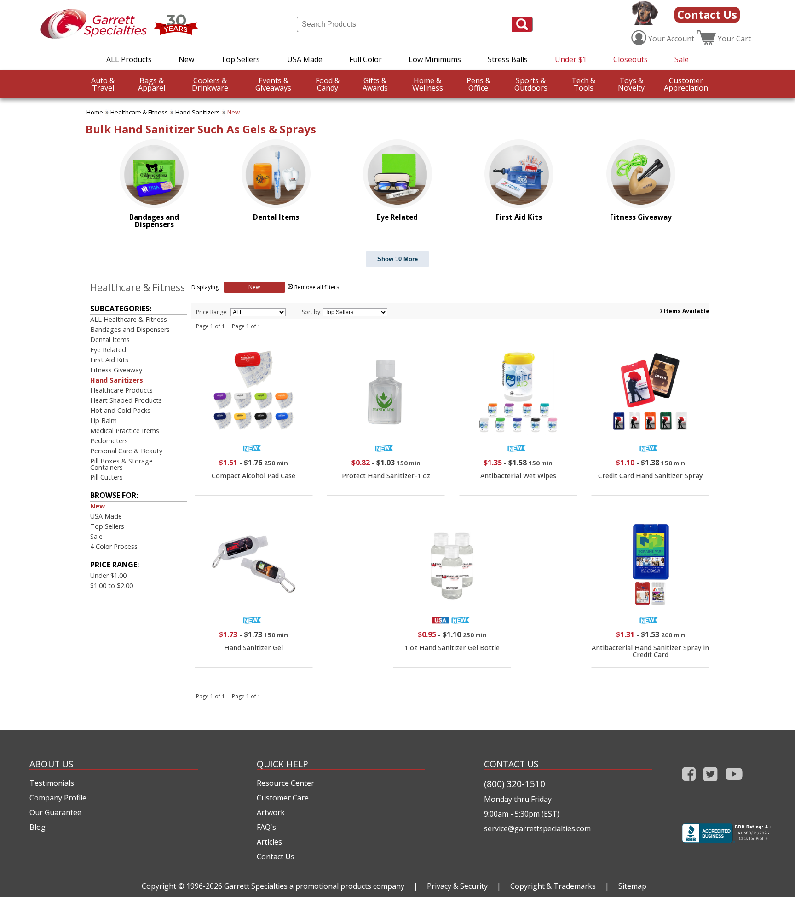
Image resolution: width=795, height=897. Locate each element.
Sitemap (632, 886)
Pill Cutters (106, 477)
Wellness (427, 84)
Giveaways (273, 84)
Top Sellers (240, 59)
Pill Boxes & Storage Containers (121, 464)
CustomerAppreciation (686, 84)
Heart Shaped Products (126, 400)
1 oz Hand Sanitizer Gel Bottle (452, 647)
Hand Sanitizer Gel (253, 647)
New (186, 59)
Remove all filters (316, 287)
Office (478, 84)
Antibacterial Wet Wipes (518, 475)
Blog (37, 827)
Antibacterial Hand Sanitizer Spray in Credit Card (650, 650)
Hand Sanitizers (197, 112)
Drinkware (210, 84)
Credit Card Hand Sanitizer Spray (650, 475)
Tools (583, 84)
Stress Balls (508, 59)
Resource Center (285, 783)
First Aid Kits (109, 359)
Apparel (151, 84)
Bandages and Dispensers (130, 329)
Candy (328, 84)
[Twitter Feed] (710, 783)
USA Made (305, 59)
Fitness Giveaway (116, 370)
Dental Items (110, 339)
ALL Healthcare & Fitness (128, 319)
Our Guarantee (55, 812)
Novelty (631, 84)
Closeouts (630, 59)
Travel (103, 84)
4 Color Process (114, 546)
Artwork (271, 812)
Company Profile (57, 797)
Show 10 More (397, 259)
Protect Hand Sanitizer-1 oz (386, 475)
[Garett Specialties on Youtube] (734, 783)
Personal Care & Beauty (126, 450)
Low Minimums (435, 59)
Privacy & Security (457, 886)
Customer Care (283, 797)
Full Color (365, 59)
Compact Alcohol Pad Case (253, 475)
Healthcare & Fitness (139, 112)
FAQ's (266, 827)
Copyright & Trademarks (553, 886)
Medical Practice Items (124, 430)
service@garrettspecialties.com (537, 828)
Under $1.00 (108, 575)
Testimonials (51, 783)
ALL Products (129, 59)
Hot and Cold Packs (120, 410)
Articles (269, 842)
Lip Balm (103, 420)
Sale (681, 59)
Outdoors (530, 84)
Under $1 (571, 59)
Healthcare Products (121, 390)
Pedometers (109, 440)
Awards (375, 84)
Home (94, 112)
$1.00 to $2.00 (111, 585)
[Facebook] (689, 783)
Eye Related (108, 349)
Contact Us (707, 14)
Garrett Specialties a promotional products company (314, 886)
